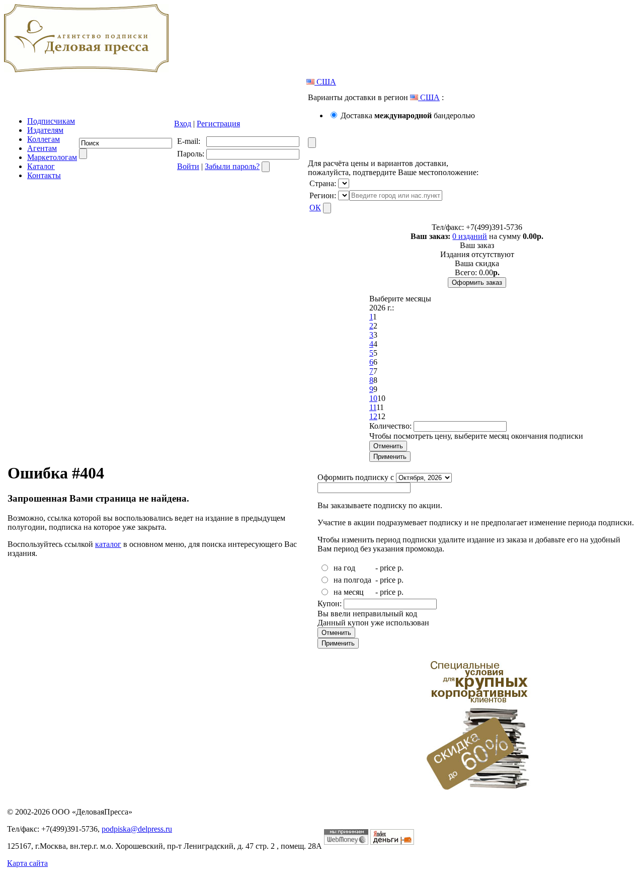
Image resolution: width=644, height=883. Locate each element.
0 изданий (469, 236)
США (325, 81)
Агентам (42, 148)
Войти (188, 166)
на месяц (349, 592)
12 (373, 416)
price (387, 568)
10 (373, 398)
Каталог (41, 166)
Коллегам (43, 139)
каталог (108, 544)
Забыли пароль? (232, 166)
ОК (315, 207)
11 (372, 407)
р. (400, 568)
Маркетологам (52, 157)
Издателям (45, 130)
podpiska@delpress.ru (137, 829)
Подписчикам (51, 121)
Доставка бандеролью (408, 115)
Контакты (44, 175)
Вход (182, 123)
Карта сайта (27, 863)
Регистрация (218, 123)
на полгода (352, 580)
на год (344, 568)
